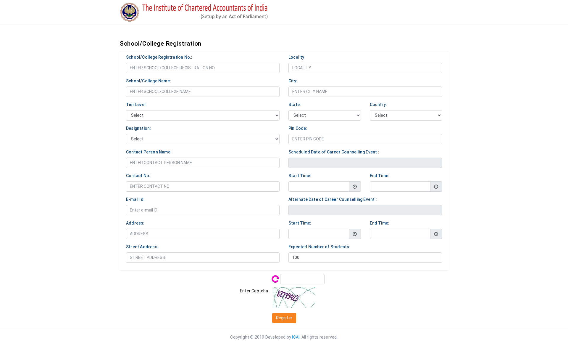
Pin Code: (297, 128)
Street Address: (142, 246)
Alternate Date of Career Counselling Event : (332, 199)
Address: (135, 223)
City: (292, 81)
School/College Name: (148, 81)
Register (284, 317)
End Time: (380, 175)
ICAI (295, 337)
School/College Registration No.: (159, 57)
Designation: (138, 128)
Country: (378, 104)
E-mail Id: (135, 199)
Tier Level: (136, 104)
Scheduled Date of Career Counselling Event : (333, 152)
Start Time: (299, 175)
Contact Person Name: (149, 152)
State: (294, 104)
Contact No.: (138, 175)
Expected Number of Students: (319, 246)
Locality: (297, 57)
